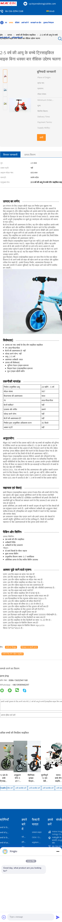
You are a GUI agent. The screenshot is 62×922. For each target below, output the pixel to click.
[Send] (57, 917)
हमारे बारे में (25, 22)
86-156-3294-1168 (14, 11)
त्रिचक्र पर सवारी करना (29, 647)
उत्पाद (11, 22)
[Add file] (4, 917)
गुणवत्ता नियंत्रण (48, 22)
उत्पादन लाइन (36, 832)
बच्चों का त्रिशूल (11, 647)
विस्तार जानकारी (10, 154)
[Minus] (58, 851)
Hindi (51, 11)
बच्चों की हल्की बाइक (7, 842)
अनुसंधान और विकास (39, 842)
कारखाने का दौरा (36, 22)
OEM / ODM (37, 837)
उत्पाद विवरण (30, 154)
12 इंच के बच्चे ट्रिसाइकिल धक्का (4, 779)
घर (6, 22)
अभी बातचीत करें (17, 37)
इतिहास (24, 842)
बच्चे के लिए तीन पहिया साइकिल (12, 654)
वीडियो (17, 22)
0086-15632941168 (18, 680)
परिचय (24, 836)
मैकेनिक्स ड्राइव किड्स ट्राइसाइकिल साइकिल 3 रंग (32, 782)
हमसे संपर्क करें (4, 37)
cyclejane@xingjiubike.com (42, 3)
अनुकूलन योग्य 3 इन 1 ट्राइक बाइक (17, 781)
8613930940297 (21, 684)
